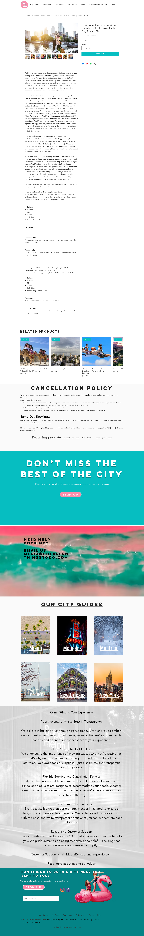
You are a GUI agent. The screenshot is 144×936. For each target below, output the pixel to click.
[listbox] (90, 15)
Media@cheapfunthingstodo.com (46, 556)
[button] (90, 15)
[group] (71, 357)
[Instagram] (62, 890)
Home (27, 16)
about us (69, 863)
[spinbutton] (86, 48)
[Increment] (89, 48)
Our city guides (72, 604)
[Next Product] (120, 351)
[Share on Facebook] (83, 63)
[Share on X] (95, 63)
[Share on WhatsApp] (91, 63)
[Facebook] (68, 890)
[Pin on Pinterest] (87, 63)
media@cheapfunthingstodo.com (41, 423)
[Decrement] (83, 48)
